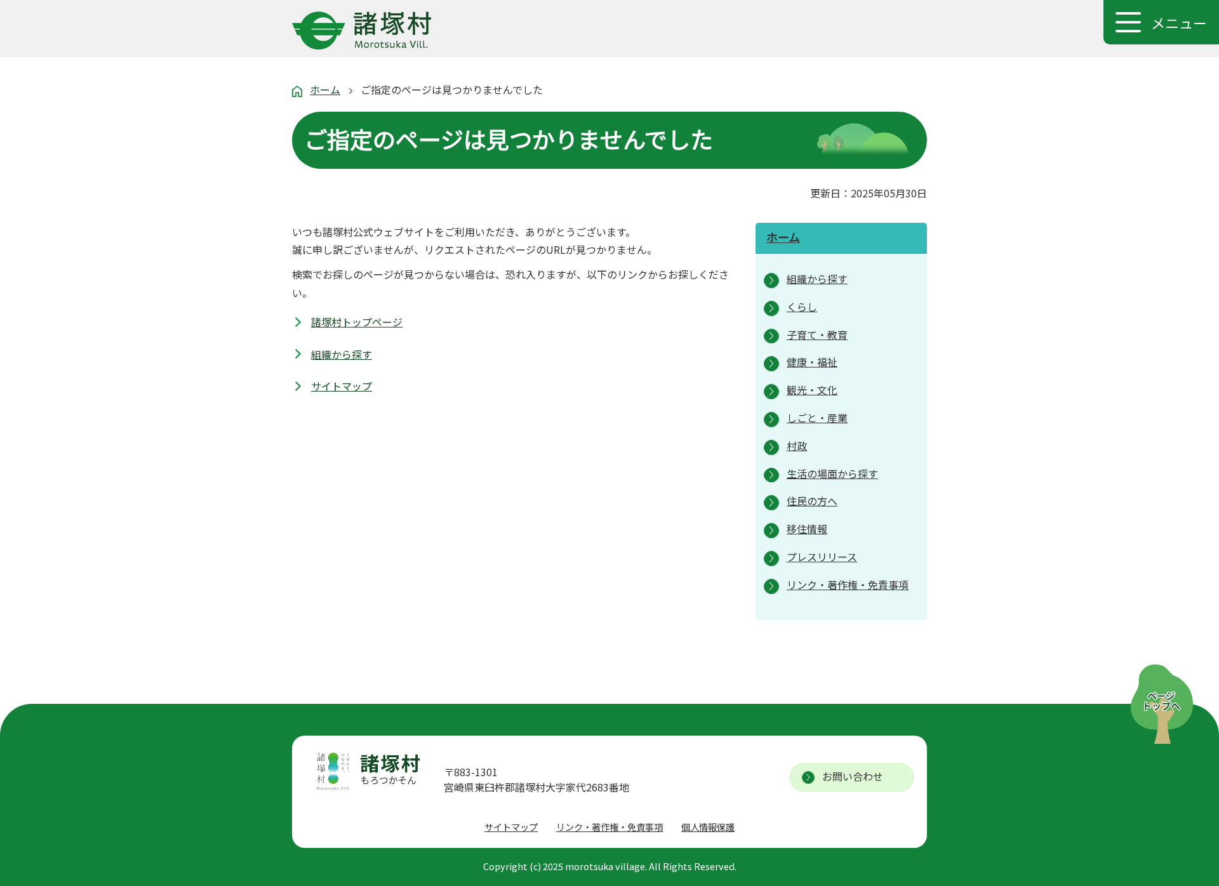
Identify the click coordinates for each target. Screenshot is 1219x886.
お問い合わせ (852, 776)
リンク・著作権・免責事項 (609, 826)
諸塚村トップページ (357, 321)
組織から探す (341, 354)
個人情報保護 (708, 826)
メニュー (1179, 22)
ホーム (325, 89)
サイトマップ (341, 385)
